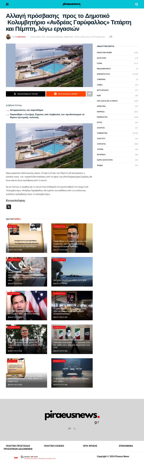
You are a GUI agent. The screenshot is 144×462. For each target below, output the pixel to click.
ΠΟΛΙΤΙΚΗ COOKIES (54, 446)
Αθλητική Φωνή (104, 52)
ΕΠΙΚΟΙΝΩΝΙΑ (126, 446)
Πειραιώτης (102, 117)
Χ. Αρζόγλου (21, 37)
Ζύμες (100, 85)
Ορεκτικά (101, 106)
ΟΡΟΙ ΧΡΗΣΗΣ (90, 446)
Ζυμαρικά (101, 79)
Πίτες (99, 122)
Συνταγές (101, 144)
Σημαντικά (68, 37)
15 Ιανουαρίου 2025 (37, 37)
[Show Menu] (7, 4)
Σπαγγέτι (101, 138)
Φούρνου (101, 154)
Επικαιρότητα (59, 226)
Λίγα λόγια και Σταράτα (107, 101)
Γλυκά (99, 63)
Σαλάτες (101, 127)
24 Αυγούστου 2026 (61, 385)
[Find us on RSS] (75, 428)
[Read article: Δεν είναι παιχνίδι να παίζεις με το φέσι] (72, 272)
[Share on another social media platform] (89, 94)
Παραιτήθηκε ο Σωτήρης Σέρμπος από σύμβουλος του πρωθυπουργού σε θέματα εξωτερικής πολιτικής (70, 243)
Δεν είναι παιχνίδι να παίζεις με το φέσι (69, 280)
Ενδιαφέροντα (104, 68)
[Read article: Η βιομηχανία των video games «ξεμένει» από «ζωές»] (72, 373)
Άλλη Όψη (12, 226)
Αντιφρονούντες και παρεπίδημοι (26, 110)
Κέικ (99, 95)
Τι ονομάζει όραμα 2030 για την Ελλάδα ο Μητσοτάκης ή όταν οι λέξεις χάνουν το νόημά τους (26, 378)
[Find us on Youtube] (69, 428)
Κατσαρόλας (103, 90)
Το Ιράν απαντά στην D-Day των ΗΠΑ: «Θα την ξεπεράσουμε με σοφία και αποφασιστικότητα (70, 311)
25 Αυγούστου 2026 (15, 385)
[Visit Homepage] (72, 4)
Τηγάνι (100, 149)
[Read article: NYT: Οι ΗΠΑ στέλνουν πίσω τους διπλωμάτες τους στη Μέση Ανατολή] (26, 305)
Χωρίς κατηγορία (105, 160)
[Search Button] (136, 4)
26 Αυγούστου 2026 (15, 250)
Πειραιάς (59, 37)
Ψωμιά (100, 165)
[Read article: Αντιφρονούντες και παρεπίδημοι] (26, 238)
